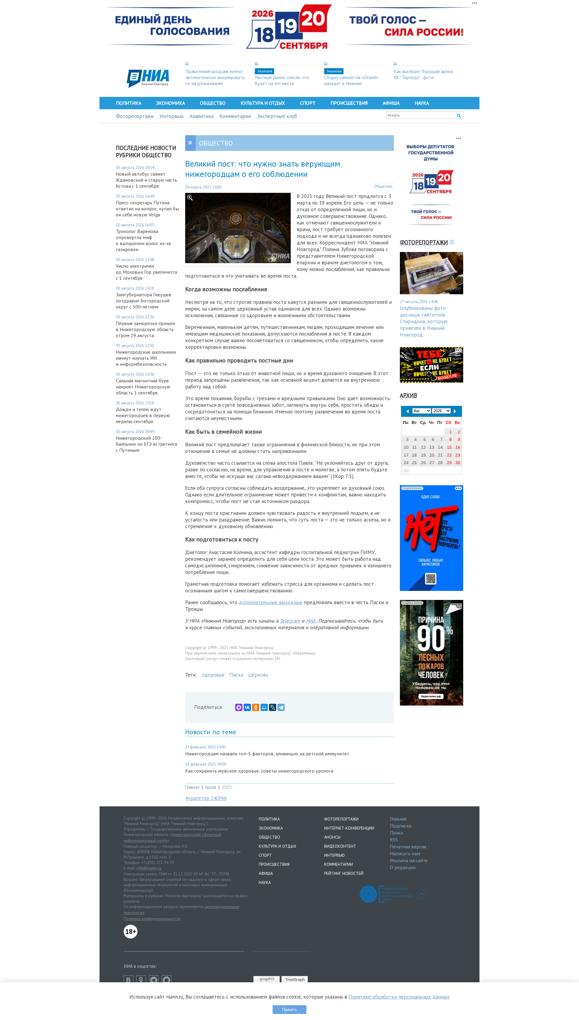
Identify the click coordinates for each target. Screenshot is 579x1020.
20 (431, 455)
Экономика (170, 103)
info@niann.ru (149, 868)
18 (414, 455)
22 (449, 455)
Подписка (400, 826)
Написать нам (405, 853)
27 (431, 462)
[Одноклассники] (255, 707)
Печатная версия (408, 846)
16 (457, 447)
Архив (210, 787)
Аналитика (202, 116)
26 (423, 462)
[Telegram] (281, 707)
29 (449, 462)
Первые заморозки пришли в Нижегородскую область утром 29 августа (145, 329)
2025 (227, 787)
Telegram (290, 620)
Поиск (396, 833)
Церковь (258, 674)
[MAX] (238, 707)
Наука (422, 103)
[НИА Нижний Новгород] (148, 86)
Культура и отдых (263, 103)
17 (406, 455)
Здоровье (213, 674)
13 (431, 447)
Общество (213, 103)
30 (457, 462)
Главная (192, 787)
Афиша (391, 103)
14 (440, 447)
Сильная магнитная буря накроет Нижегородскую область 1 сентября (143, 387)
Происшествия (349, 103)
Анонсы (332, 837)
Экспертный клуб (277, 116)
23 (457, 455)
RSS (394, 840)
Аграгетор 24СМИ (206, 798)
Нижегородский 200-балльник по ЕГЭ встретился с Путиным (146, 444)
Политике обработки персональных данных (399, 996)
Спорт (307, 103)
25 (414, 462)
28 (440, 462)
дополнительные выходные (270, 602)
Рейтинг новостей (343, 873)
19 (423, 455)
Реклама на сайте (409, 860)
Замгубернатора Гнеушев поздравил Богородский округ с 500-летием (143, 301)
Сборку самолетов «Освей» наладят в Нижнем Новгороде (351, 83)
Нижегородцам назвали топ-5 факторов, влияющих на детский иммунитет (267, 754)
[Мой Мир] (264, 707)
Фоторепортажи (134, 116)
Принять (289, 1009)
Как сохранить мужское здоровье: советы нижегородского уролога (259, 771)
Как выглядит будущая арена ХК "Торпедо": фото (423, 74)
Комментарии (235, 116)
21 (440, 455)
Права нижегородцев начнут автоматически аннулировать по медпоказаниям (215, 77)
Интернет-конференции (349, 828)
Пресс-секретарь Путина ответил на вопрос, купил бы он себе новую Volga (147, 208)
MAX (311, 620)
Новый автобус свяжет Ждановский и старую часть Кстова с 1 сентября (146, 180)
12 (423, 447)
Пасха (236, 674)
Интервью (172, 116)
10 (406, 447)
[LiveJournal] (272, 707)
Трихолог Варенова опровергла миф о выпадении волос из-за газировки (143, 240)
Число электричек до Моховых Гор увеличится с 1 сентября (146, 272)
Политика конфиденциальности (152, 918)
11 (414, 447)
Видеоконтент (340, 846)
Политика (128, 103)
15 (449, 447)
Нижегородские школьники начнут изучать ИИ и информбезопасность (146, 358)
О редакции (403, 867)
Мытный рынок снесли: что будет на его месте (282, 80)
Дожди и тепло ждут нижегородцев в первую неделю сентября (143, 415)
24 (406, 462)
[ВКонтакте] (247, 707)
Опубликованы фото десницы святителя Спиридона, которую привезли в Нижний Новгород (424, 321)
